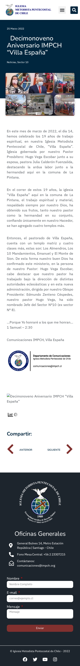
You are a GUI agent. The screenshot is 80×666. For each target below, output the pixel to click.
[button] (62, 10)
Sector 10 (22, 62)
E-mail (12, 593)
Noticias (11, 62)
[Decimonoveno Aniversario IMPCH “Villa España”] (40, 401)
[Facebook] (24, 659)
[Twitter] (35, 659)
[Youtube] (45, 659)
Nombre (13, 579)
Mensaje (14, 607)
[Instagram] (55, 659)
